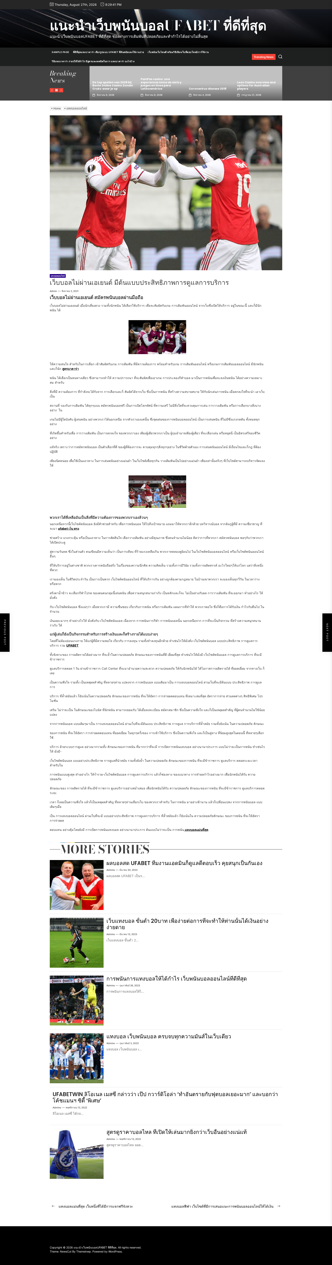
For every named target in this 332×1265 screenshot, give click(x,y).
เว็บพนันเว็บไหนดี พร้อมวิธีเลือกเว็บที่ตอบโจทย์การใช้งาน (178, 52)
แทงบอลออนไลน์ (58, 276)
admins (110, 869)
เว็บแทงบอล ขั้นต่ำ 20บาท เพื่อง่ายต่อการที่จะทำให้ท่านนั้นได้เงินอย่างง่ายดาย (187, 924)
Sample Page (60, 52)
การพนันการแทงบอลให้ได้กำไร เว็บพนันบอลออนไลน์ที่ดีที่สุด (176, 978)
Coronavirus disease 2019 (111, 89)
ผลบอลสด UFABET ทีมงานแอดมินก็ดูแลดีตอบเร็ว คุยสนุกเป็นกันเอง (184, 863)
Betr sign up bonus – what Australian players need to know (208, 85)
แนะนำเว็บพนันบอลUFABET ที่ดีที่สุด (158, 25)
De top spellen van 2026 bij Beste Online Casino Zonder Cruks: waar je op (257, 85)
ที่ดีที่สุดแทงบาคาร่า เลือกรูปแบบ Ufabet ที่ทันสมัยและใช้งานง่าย (108, 52)
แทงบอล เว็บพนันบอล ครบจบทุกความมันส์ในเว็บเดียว (168, 1036)
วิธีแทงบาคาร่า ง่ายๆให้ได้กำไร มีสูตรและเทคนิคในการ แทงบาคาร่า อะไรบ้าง (93, 61)
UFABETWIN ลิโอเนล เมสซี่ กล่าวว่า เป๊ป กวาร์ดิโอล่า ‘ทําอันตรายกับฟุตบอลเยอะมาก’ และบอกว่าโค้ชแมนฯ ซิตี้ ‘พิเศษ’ (165, 1098)
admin (53, 291)
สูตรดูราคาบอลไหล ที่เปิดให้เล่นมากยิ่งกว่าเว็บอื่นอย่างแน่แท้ (176, 1132)
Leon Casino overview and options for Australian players (160, 85)
